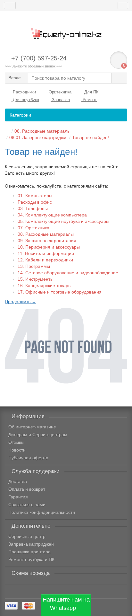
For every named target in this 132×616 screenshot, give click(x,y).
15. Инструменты (36, 279)
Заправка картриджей (31, 544)
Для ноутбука (25, 99)
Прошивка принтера (29, 551)
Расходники (24, 92)
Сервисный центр (26, 536)
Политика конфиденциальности (41, 512)
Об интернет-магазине (32, 426)
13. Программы (34, 266)
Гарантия (18, 496)
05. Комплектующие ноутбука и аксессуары (63, 221)
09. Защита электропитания (47, 240)
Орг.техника (59, 92)
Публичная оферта (28, 457)
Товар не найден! (90, 137)
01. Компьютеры (35, 195)
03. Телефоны (33, 208)
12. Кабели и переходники (45, 259)
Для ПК (91, 92)
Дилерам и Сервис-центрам (37, 434)
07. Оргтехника (33, 227)
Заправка (60, 99)
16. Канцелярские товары (44, 285)
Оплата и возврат (26, 489)
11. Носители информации (46, 253)
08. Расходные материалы (42, 131)
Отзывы (16, 442)
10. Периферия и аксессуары (49, 247)
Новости (17, 450)
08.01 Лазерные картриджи (37, 137)
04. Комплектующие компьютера (52, 214)
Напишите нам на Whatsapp (66, 603)
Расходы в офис (35, 202)
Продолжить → (20, 301)
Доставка (17, 481)
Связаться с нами (26, 504)
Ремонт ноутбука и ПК (31, 559)
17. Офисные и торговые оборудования (60, 292)
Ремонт (89, 99)
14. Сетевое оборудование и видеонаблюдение (68, 272)
